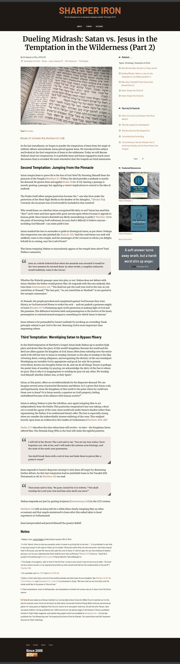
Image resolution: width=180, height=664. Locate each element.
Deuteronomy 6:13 (80, 501)
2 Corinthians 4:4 (27, 581)
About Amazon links (125, 239)
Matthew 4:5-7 (53, 138)
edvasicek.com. (91, 613)
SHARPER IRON (90, 10)
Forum (51, 645)
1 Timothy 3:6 (101, 217)
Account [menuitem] (99, 26)
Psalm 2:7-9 (27, 138)
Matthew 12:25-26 (103, 578)
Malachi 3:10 (85, 553)
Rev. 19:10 (40, 573)
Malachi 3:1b (67, 234)
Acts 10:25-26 (53, 573)
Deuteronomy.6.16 (47, 557)
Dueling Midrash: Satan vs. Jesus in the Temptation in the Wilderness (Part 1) (137, 75)
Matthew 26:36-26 (96, 420)
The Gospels (83, 61)
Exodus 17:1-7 (37, 308)
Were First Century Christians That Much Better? (138, 117)
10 (62, 138)
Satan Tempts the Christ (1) (132, 90)
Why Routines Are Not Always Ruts (136, 130)
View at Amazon (125, 200)
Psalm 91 (67, 182)
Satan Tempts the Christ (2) (132, 95)
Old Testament (71, 61)
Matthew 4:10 (49, 476)
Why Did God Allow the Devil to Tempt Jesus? (139, 68)
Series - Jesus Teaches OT (52, 61)
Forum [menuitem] (89, 26)
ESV (134, 266)
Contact (35, 645)
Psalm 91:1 (39, 138)
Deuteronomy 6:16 (41, 287)
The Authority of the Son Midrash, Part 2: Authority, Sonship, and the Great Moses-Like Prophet (140, 145)
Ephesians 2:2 (44, 581)
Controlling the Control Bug (133, 136)
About (28, 645)
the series (29, 131)
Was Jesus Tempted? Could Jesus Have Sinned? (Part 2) (137, 83)
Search (43, 645)
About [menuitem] (79, 26)
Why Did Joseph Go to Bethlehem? (135, 124)
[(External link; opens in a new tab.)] (139, 185)
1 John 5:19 (55, 581)
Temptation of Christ (31, 61)
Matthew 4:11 (27, 509)
